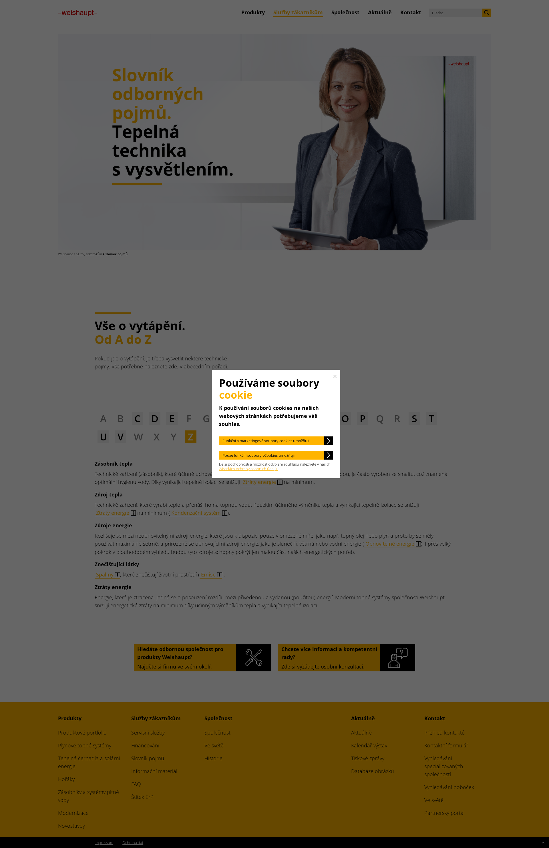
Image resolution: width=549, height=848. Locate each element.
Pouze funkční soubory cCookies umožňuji (258, 455)
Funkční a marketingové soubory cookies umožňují (265, 440)
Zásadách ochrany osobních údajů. (248, 468)
